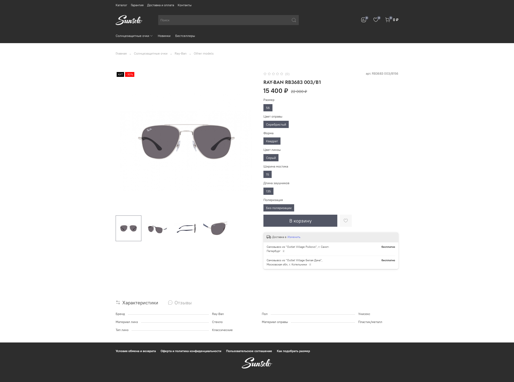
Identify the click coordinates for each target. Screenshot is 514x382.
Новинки (164, 36)
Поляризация (273, 200)
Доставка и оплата (160, 5)
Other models (204, 53)
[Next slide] (250, 141)
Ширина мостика (275, 166)
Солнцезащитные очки (132, 36)
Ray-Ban (181, 53)
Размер (268, 100)
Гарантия (137, 5)
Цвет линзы (272, 150)
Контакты (185, 5)
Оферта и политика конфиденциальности (191, 351)
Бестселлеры (185, 36)
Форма (268, 133)
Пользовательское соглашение (249, 351)
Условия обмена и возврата (136, 351)
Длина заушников (276, 183)
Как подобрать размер (293, 351)
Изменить (294, 237)
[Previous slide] (122, 141)
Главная (121, 53)
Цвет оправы (272, 116)
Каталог (121, 5)
